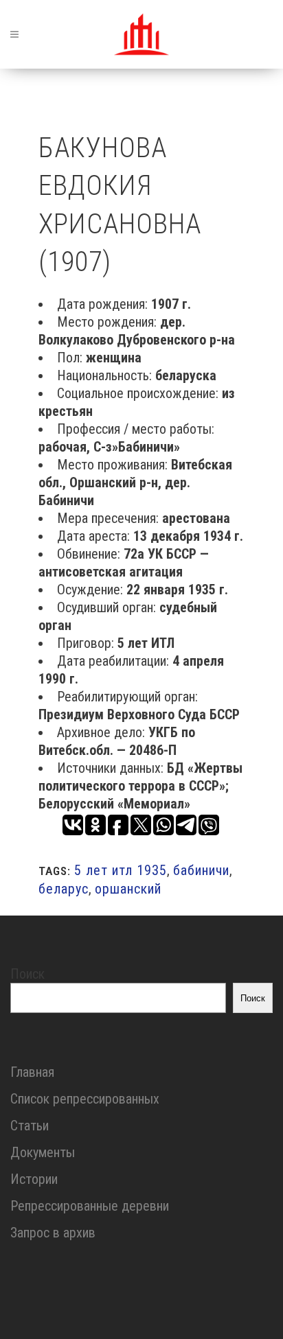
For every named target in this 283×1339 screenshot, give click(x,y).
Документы (42, 1152)
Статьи (29, 1125)
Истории (34, 1179)
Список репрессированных (84, 1098)
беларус (63, 889)
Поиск (27, 974)
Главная (32, 1072)
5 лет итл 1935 (120, 870)
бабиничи (201, 870)
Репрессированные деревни (89, 1205)
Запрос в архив (52, 1232)
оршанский (128, 889)
